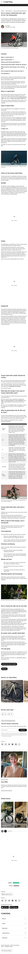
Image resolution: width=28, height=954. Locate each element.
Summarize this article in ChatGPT (9, 664)
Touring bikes (4, 138)
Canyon (2, 10)
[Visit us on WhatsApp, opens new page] (19, 744)
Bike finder (4, 668)
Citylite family (5, 244)
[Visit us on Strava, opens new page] (12, 744)
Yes (5, 714)
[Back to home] (8, 2)
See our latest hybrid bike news (20, 10)
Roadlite (13, 186)
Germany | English (7, 950)
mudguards (18, 117)
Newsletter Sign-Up (7, 894)
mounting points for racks (20, 133)
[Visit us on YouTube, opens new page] (9, 744)
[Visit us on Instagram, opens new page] (5, 744)
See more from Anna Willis (6, 790)
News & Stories (9, 10)
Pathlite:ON (16, 311)
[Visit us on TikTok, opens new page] (16, 744)
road (20, 138)
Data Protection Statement (7, 736)
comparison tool (6, 654)
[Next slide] (5, 831)
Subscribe (23, 730)
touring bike (3, 115)
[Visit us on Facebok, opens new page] (2, 744)
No (11, 714)
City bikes (3, 131)
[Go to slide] (14, 831)
